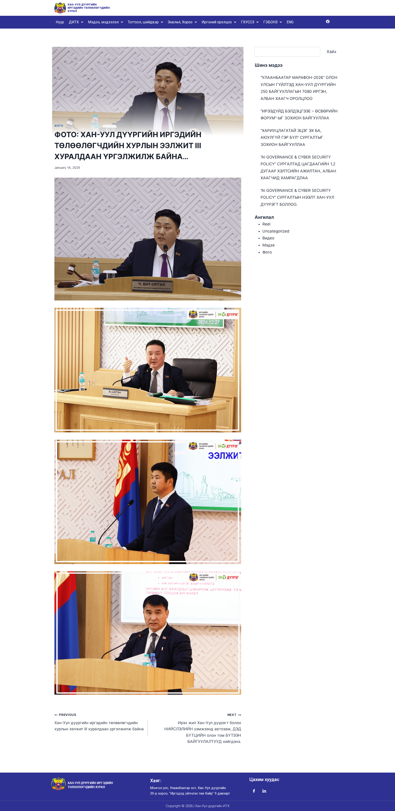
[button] (76, 22)
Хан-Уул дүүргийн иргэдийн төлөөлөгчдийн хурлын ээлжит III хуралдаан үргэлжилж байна (99, 722)
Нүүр (60, 22)
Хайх (331, 51)
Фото (58, 125)
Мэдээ (268, 245)
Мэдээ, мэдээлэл (103, 22)
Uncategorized (275, 231)
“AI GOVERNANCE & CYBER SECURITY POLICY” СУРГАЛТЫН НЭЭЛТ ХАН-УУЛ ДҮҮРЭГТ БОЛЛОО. (297, 197)
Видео (268, 238)
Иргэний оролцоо (217, 22)
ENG (290, 22)
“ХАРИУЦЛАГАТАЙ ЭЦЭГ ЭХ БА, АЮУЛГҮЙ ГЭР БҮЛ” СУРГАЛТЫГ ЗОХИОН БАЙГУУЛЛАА (292, 137)
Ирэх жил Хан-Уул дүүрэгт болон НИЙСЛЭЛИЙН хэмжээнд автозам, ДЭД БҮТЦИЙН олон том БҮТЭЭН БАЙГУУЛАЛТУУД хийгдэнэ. (202, 728)
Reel (266, 224)
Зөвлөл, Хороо (180, 22)
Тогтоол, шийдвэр (143, 22)
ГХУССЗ (247, 22)
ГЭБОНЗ (270, 22)
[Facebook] (328, 21)
